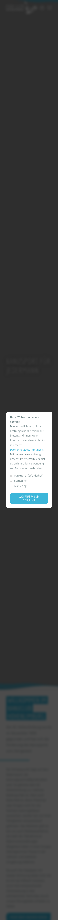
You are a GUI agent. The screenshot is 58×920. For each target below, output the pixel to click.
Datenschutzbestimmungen (26, 449)
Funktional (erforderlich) (28, 475)
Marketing (20, 486)
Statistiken (20, 480)
